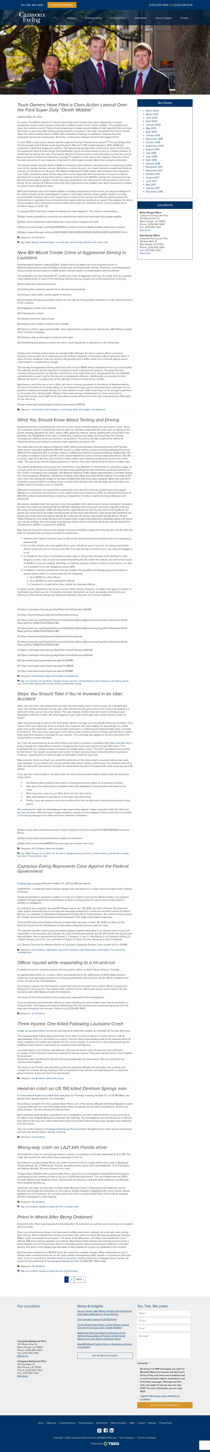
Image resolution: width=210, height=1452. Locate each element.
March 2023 (152, 110)
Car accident (32, 681)
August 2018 (152, 149)
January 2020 (153, 124)
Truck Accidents (117, 950)
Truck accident (35, 856)
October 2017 (153, 174)
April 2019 (151, 131)
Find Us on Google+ (147, 1437)
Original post (24, 883)
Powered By (97, 1443)
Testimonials (141, 18)
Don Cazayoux (53, 409)
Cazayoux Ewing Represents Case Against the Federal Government (73, 868)
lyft (110, 853)
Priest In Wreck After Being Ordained (54, 1217)
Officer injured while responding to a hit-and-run (66, 962)
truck (93, 242)
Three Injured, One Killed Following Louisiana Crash (70, 1024)
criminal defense (86, 681)
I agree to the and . (160, 1398)
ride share (22, 856)
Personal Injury (118, 18)
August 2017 (152, 177)
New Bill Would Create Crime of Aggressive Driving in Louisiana (71, 255)
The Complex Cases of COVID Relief (97, 1319)
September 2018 (154, 145)
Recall (87, 242)
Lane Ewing (66, 409)
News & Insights (164, 18)
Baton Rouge (32, 242)
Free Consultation (62, 5)
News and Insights (81, 409)
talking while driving (44, 683)
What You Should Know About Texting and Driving (68, 420)
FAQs (132, 1423)
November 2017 (154, 170)
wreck (82, 1258)
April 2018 (151, 160)
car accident (31, 1030)
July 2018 (151, 153)
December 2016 (154, 191)
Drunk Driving (71, 1271)
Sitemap (152, 1423)
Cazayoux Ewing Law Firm (65, 681)
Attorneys (71, 18)
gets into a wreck (98, 714)
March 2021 (152, 114)
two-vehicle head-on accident (38, 1095)
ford (67, 242)
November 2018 (154, 139)
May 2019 (151, 128)
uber (45, 856)
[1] (18, 404)
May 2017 (151, 184)
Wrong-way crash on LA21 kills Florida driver (62, 1147)
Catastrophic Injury (54, 950)
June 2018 (151, 156)
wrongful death (71, 1206)
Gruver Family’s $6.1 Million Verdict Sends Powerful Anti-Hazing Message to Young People (104, 1313)
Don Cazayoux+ (127, 1437)
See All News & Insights (105, 1355)
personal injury (77, 242)
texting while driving (71, 683)
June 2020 (152, 117)
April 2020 (151, 121)
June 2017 (151, 181)
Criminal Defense (93, 18)
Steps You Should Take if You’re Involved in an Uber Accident (70, 696)
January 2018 (153, 163)
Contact (184, 18)
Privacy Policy (165, 1423)
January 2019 (153, 135)
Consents (143, 1363)
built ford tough (46, 242)
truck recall (102, 242)
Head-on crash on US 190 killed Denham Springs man (72, 1088)
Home (41, 1423)
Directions (145, 230)
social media (28, 683)
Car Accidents (38, 237)
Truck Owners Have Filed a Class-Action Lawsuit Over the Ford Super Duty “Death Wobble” (72, 107)
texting (58, 683)
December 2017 (154, 167)
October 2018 (153, 142)
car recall (59, 242)
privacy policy (160, 1396)
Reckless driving (121, 853)
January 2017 (153, 188)
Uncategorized (98, 409)
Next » (80, 1279)
